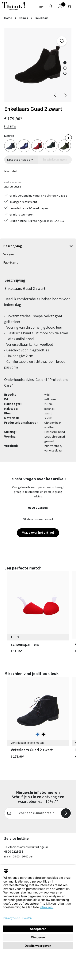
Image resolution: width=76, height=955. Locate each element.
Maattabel (10, 171)
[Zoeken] (50, 6)
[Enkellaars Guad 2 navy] (10, 145)
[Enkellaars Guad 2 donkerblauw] (24, 145)
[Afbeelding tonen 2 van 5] (64, 68)
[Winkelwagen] (69, 6)
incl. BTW (10, 127)
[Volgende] (65, 95)
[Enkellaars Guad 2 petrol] (51, 145)
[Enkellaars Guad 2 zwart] (38, 65)
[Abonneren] (66, 813)
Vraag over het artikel (38, 532)
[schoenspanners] (38, 605)
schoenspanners (25, 644)
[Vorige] (55, 95)
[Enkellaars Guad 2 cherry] (37, 145)
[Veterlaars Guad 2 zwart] (38, 710)
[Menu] (41, 6)
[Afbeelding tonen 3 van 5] (64, 73)
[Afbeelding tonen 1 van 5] (64, 62)
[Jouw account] (60, 6)
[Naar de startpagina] (13, 6)
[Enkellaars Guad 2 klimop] (64, 145)
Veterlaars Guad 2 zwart (32, 750)
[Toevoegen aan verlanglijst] (62, 41)
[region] (38, 65)
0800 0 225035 (38, 508)
